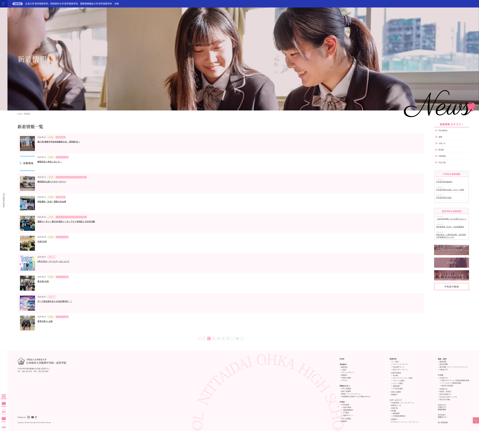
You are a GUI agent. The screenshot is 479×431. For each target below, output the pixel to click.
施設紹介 (344, 375)
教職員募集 (442, 409)
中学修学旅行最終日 (444, 181)
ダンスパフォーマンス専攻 (403, 378)
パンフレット (3, 414)
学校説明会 (4, 399)
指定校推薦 (443, 364)
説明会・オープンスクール (350, 394)
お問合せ (3, 421)
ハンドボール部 (62, 317)
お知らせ (51, 257)
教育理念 (344, 367)
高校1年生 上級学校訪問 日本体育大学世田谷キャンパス (451, 235)
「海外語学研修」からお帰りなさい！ (451, 219)
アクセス (344, 380)
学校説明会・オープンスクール (402, 402)
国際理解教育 (348, 410)
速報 (440, 137)
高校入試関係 (346, 391)
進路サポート (348, 415)
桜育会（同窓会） (445, 391)
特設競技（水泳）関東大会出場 (51, 201)
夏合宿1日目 (43, 281)
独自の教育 (347, 407)
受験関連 (442, 156)
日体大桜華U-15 (445, 394)
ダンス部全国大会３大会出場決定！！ (54, 301)
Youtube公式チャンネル (448, 397)
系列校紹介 (442, 415)
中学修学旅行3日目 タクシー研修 (450, 189)
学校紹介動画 (346, 378)
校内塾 (395, 375)
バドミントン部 (62, 157)
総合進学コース (398, 367)
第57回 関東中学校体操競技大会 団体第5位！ (58, 141)
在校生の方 (443, 378)
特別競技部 (60, 197)
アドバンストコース (400, 364)
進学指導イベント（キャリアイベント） (454, 367)
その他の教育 (398, 388)
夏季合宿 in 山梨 (45, 321)
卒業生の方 (443, 389)
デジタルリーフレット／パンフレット (405, 422)
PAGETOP (476, 423)
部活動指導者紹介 (399, 416)
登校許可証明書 (447, 385)
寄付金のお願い (445, 399)
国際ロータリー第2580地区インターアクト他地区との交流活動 (66, 221)
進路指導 (396, 386)
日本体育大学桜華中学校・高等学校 (46, 361)
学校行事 (442, 162)
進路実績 (442, 361)
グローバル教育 (398, 380)
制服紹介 (344, 421)
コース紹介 (395, 361)
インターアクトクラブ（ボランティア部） (71, 177)
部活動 (50, 137)
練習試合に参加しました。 (49, 161)
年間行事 (394, 408)
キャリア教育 (398, 383)
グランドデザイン (347, 372)
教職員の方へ (443, 417)
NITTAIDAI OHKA (3, 200)
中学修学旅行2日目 (444, 197)
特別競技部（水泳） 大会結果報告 (450, 226)
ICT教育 (346, 412)
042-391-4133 (27, 371)
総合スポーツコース (400, 369)
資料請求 (3, 406)
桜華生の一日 (396, 405)
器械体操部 (60, 137)
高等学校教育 (396, 373)
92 (237, 338)
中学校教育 (345, 404)
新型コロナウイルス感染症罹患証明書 (455, 380)
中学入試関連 (346, 388)
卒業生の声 (443, 369)
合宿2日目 (42, 241)
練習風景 (396, 413)
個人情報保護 (443, 422)
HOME (342, 359)
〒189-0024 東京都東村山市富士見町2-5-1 (33, 368)
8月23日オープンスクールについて (53, 261)
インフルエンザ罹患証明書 (451, 383)
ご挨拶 (343, 370)
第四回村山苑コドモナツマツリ (51, 181)
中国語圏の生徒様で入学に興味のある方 (355, 396)
